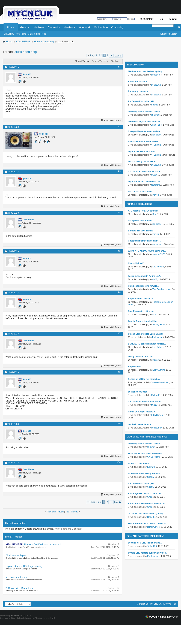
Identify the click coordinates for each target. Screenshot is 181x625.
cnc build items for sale (139, 424)
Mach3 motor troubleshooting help (145, 71)
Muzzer (154, 175)
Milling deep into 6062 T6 (140, 356)
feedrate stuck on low (17, 577)
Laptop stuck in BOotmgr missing (23, 566)
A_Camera (156, 145)
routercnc (156, 135)
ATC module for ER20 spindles (143, 211)
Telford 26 (152, 546)
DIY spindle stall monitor (140, 220)
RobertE (151, 517)
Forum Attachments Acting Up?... (144, 276)
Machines (39, 27)
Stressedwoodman (160, 382)
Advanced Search (168, 34)
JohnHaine (156, 125)
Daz (154, 214)
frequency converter (138, 91)
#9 (119, 423)
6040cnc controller (137, 392)
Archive (167, 603)
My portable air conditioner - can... (145, 181)
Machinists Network (161, 616)
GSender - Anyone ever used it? (144, 121)
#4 (119, 212)
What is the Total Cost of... (141, 191)
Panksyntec (152, 556)
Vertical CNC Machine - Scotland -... (145, 453)
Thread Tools (81, 61)
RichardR (155, 395)
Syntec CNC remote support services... (147, 553)
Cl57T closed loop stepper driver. (144, 171)
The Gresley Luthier (161, 289)
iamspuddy (156, 428)
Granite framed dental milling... (143, 321)
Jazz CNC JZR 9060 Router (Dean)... (146, 513)
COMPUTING (23, 41)
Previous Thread (55, 511)
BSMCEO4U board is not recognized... (147, 344)
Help (161, 19)
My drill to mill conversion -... (142, 151)
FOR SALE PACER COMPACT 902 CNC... (148, 523)
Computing (117, 27)
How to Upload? (136, 263)
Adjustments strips (137, 81)
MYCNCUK (156, 603)
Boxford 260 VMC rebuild (140, 231)
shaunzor (155, 115)
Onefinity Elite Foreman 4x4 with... (145, 111)
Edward (151, 467)
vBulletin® (15, 615)
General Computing (44, 41)
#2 (119, 126)
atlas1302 (156, 85)
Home (10, 27)
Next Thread (72, 511)
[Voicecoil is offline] (18, 140)
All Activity (9, 34)
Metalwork (69, 27)
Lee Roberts (158, 266)
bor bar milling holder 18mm (142, 161)
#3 (119, 171)
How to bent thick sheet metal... (143, 141)
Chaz (149, 497)
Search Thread (99, 61)
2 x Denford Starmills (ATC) (141, 101)
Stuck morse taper (15, 555)
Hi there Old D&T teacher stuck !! (42, 544)
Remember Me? (145, 19)
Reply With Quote (112, 120)
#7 (119, 333)
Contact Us (143, 603)
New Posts (21, 34)
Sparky (154, 105)
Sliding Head (158, 324)
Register (173, 19)
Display (114, 61)
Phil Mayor (157, 337)
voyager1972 (158, 254)
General (24, 27)
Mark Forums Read (37, 34)
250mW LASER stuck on (19, 588)
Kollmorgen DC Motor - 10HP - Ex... (145, 493)
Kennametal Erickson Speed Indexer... (147, 503)
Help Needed (134, 366)
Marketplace (101, 27)
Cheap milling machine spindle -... (144, 131)
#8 (119, 372)
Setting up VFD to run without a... (144, 379)
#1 (119, 67)
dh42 (154, 279)
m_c (154, 314)
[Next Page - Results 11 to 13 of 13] (111, 56)
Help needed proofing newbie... (143, 286)
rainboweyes (153, 527)
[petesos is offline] (10, 77)
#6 (119, 292)
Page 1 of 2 (96, 55)
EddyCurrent (158, 370)
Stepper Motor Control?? (140, 298)
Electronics (54, 27)
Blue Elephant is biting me (141, 311)
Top (174, 603)
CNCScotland (154, 457)
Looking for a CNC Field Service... (145, 543)
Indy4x (155, 195)
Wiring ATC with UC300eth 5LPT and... (147, 251)
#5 (119, 251)
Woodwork (84, 27)
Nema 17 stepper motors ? (141, 411)
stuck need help (25, 52)
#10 (119, 462)
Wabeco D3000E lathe (139, 463)
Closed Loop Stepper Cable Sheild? (145, 334)
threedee (155, 75)
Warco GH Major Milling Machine (144, 473)
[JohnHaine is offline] (10, 223)
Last (117, 55)
